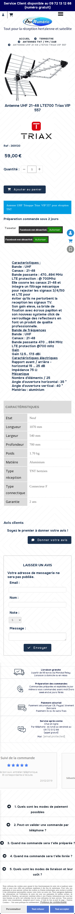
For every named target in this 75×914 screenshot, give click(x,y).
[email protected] (54, 736)
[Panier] (70, 241)
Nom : (14, 598)
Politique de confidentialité (53, 902)
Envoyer (40, 648)
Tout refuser (38, 909)
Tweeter (10, 228)
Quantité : (11, 169)
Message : (18, 628)
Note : (14, 613)
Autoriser (54, 229)
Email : (15, 583)
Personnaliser (13, 909)
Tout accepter (62, 909)
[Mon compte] (70, 233)
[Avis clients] (70, 249)
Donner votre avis (52, 540)
